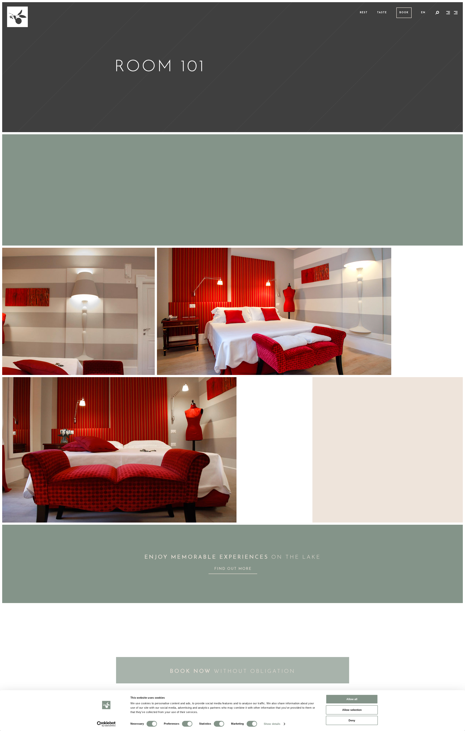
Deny (352, 720)
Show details (272, 723)
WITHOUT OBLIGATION (232, 671)
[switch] (187, 724)
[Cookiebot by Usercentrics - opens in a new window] (106, 724)
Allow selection (352, 709)
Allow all (351, 699)
